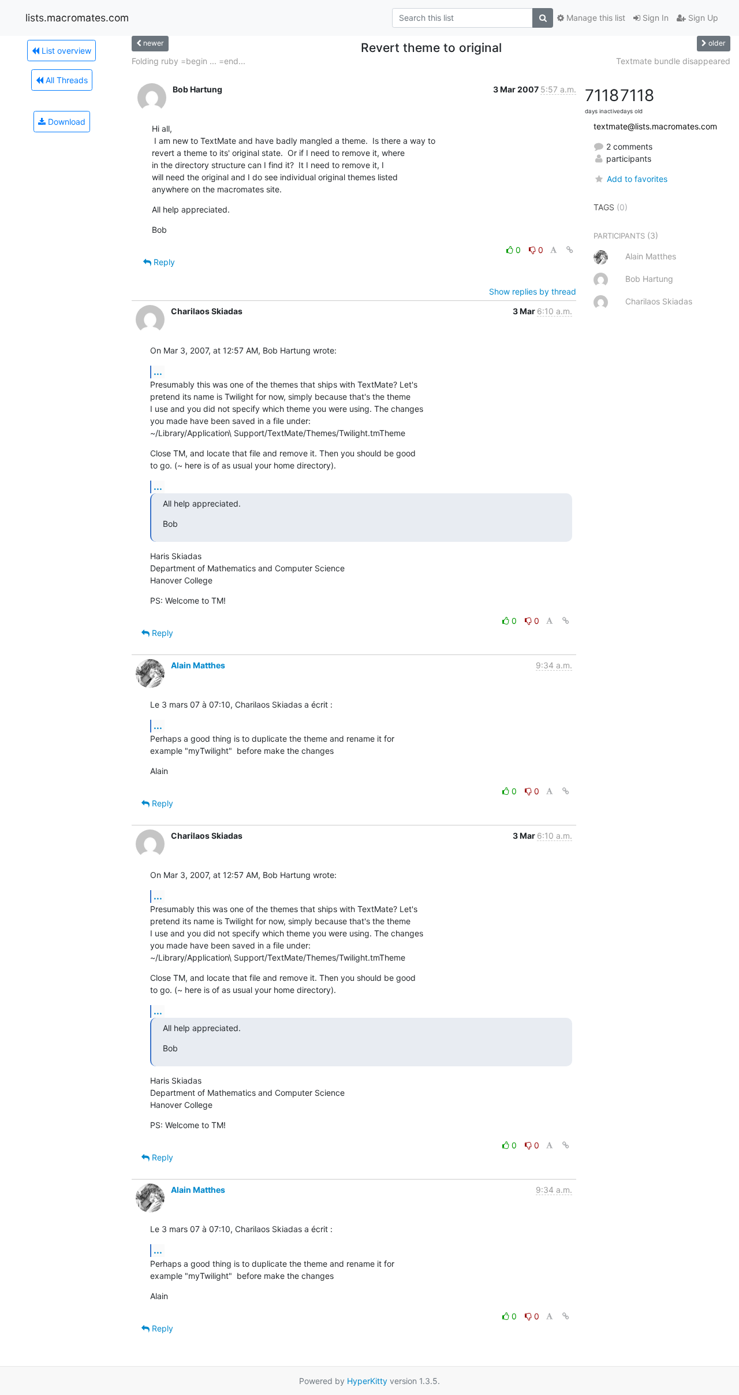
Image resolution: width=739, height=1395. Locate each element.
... (158, 371)
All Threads (65, 80)
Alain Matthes (198, 665)
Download (65, 122)
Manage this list (594, 18)
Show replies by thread (532, 291)
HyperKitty (367, 1381)
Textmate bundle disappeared (673, 61)
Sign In (654, 18)
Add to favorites (637, 179)
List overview (65, 50)
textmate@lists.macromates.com (655, 126)
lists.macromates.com (77, 18)
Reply (163, 262)
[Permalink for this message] (569, 250)
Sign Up (702, 18)
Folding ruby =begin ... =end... (188, 61)
